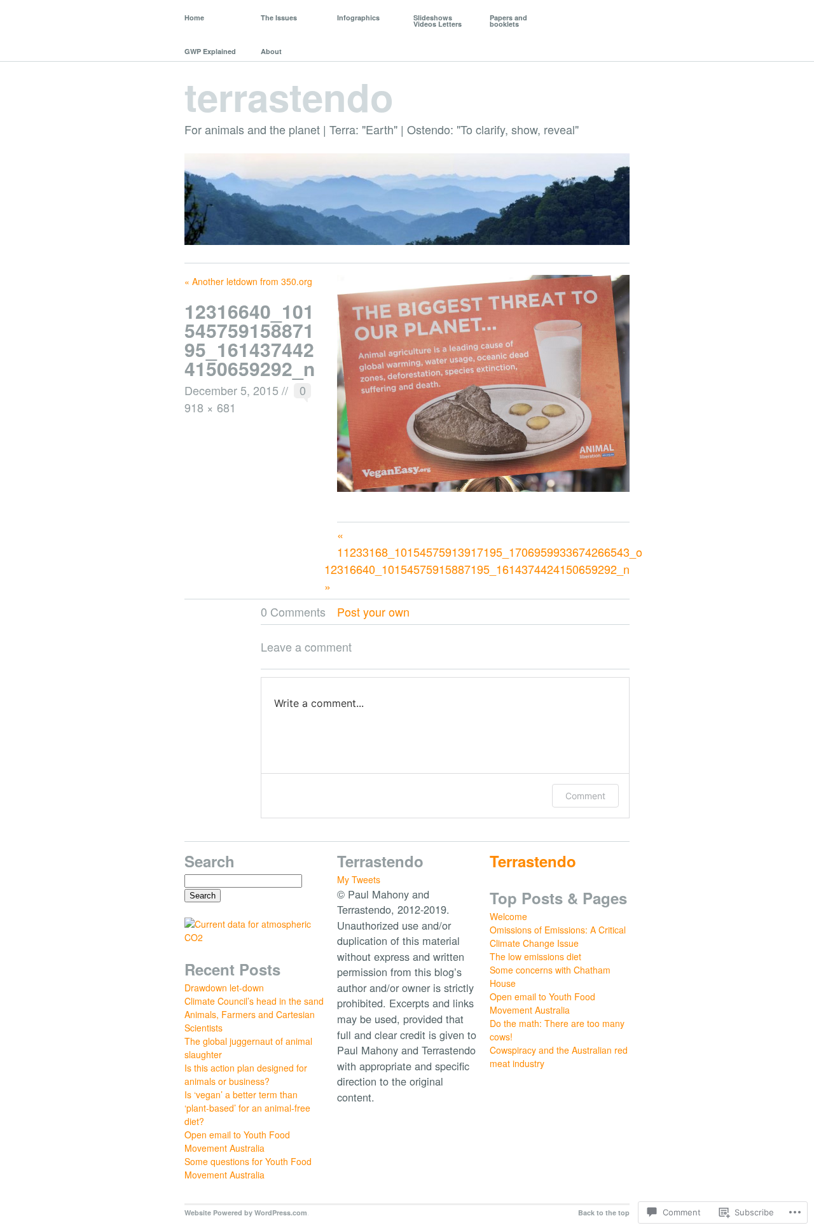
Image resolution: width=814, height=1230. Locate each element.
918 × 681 (210, 407)
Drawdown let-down (224, 987)
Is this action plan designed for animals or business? (245, 1074)
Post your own (373, 611)
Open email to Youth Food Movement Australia (237, 1141)
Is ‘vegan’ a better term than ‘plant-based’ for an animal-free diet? (247, 1108)
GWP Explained (210, 51)
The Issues (279, 17)
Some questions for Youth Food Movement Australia (248, 1168)
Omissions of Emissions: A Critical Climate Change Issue (558, 936)
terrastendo (289, 96)
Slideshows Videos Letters (437, 21)
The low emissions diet (535, 956)
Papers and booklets (508, 21)
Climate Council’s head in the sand (254, 1001)
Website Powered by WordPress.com (245, 1212)
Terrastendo (533, 861)
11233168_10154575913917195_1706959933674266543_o (489, 551)
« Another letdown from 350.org (248, 281)
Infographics (358, 17)
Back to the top (604, 1212)
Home (194, 17)
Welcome (508, 916)
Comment (585, 795)
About (271, 51)
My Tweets (358, 879)
